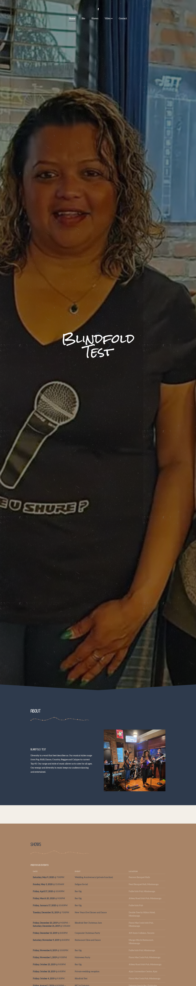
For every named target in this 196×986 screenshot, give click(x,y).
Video (108, 18)
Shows (94, 18)
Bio (83, 18)
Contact (123, 18)
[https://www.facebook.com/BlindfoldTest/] (98, 9)
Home (72, 18)
